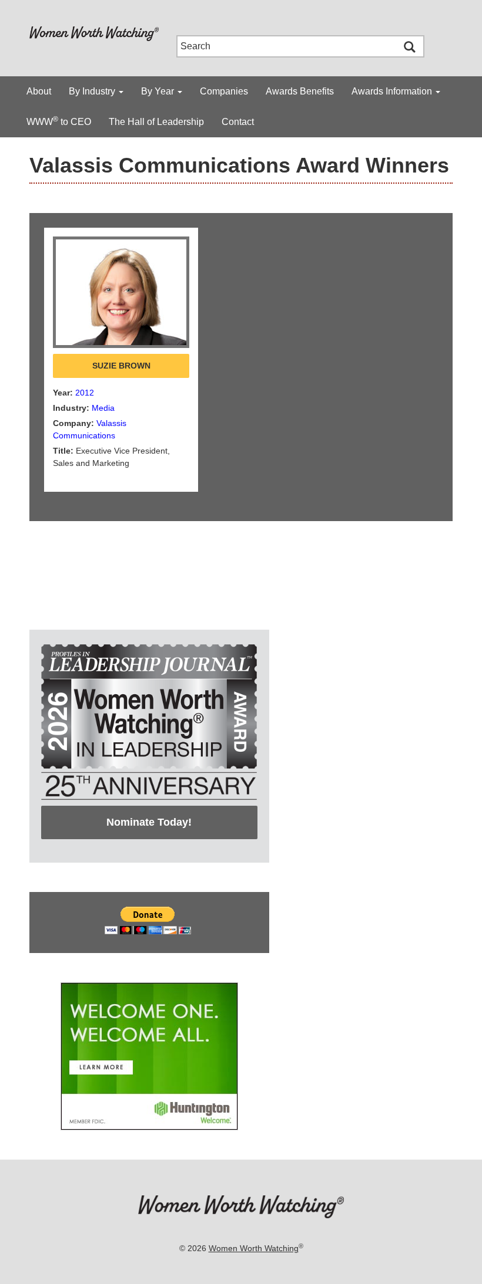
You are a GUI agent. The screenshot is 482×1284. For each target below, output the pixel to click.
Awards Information (393, 91)
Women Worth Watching (254, 1248)
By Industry (93, 91)
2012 (84, 392)
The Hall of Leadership (156, 122)
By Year (158, 91)
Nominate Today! (149, 822)
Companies (224, 91)
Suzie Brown (121, 365)
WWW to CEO (58, 121)
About (38, 91)
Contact (238, 122)
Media (103, 408)
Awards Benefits (300, 91)
